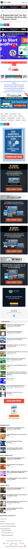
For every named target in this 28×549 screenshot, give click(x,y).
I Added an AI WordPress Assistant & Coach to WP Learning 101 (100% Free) (17, 502)
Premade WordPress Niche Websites (8, 526)
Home (3, 11)
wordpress (11, 120)
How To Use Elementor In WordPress (14, 90)
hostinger (3, 118)
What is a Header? (11, 378)
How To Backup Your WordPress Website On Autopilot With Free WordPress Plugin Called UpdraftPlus (17, 373)
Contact (11, 545)
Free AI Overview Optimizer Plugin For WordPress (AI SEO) (15, 509)
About (16, 545)
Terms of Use (6, 543)
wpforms (18, 120)
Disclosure (21, 543)
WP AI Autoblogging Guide (7, 535)
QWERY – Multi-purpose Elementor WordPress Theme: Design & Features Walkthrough (17, 472)
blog (19, 113)
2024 (2, 113)
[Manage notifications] (25, 546)
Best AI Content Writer (6, 530)
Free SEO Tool (3, 519)
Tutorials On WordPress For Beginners (14, 546)
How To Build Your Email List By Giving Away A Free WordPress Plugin (17, 495)
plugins (18, 118)
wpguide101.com (18, 540)
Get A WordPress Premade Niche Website (14, 85)
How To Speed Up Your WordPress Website (14, 88)
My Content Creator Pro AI (7, 532)
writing (23, 120)
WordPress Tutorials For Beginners (7, 523)
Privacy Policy (14, 543)
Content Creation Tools (5, 528)
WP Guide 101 (3, 21)
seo (23, 118)
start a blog (3, 120)
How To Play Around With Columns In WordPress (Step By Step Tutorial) (15, 448)
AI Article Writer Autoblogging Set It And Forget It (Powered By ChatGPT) (15, 428)
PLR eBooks (2, 521)
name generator (11, 118)
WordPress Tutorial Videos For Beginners (14, 86)
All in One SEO (13, 113)
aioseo (6, 113)
